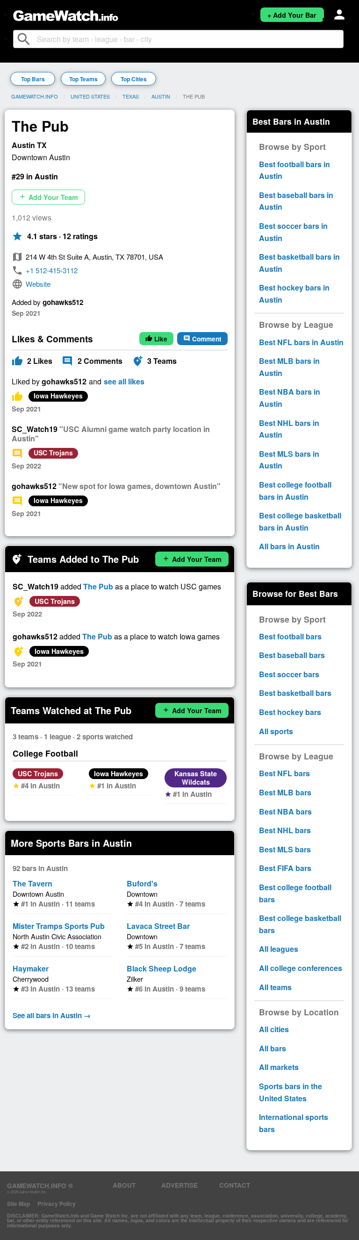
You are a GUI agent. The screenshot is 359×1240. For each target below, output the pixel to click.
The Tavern (32, 883)
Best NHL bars (285, 830)
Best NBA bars (285, 811)
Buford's (142, 883)
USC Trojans (53, 452)
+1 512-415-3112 (52, 270)
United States (90, 96)
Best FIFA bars (285, 868)
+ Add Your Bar (291, 15)
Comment (202, 338)
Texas (130, 96)
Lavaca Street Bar (158, 926)
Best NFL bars (284, 773)
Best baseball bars (292, 655)
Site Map (18, 1203)
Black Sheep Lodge (161, 968)
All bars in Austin (289, 546)
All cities (274, 1029)
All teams (275, 987)
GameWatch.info (34, 96)
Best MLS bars (285, 849)
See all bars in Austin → (52, 1015)
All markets (279, 1067)
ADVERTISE (179, 1185)
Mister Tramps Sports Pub (59, 926)
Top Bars (33, 79)
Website (38, 283)
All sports (276, 731)
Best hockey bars (290, 712)
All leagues (278, 948)
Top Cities (134, 79)
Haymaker (31, 968)
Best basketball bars (295, 692)
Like (156, 338)
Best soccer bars (289, 674)
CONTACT (234, 1185)
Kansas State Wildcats (195, 778)
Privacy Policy (56, 1203)
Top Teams (83, 79)
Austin (160, 96)
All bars (272, 1048)
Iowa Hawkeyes (58, 395)
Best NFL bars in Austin (301, 342)
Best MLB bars (285, 792)
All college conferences (300, 968)
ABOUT (124, 1185)
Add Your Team (48, 197)
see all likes (124, 381)
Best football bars (290, 636)
